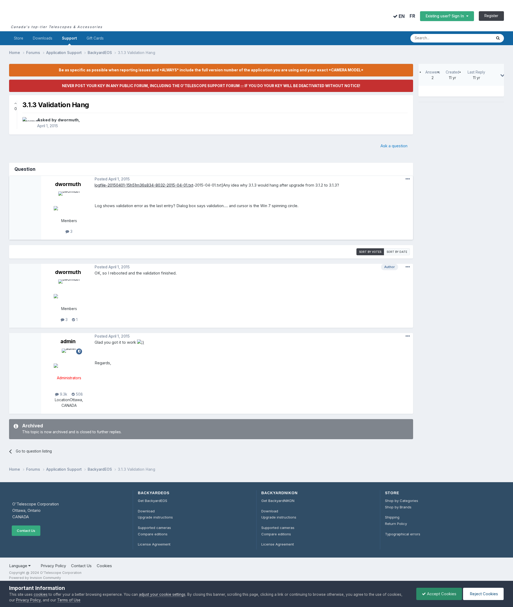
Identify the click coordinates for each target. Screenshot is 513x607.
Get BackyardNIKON (277, 500)
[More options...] (407, 179)
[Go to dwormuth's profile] (28, 123)
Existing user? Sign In (446, 16)
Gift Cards (95, 38)
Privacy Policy (53, 565)
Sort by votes (370, 251)
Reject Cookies (483, 593)
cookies (41, 594)
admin (68, 341)
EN (401, 16)
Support (69, 38)
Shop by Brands (398, 507)
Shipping (392, 517)
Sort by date (397, 251)
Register (491, 16)
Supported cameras (154, 527)
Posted (112, 179)
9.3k (63, 394)
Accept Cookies (441, 593)
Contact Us (26, 530)
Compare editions (153, 534)
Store (18, 38)
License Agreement (154, 544)
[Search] (498, 38)
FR (412, 16)
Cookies (104, 565)
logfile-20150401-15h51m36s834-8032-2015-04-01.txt (144, 185)
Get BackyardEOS (152, 500)
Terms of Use (68, 600)
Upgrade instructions (155, 517)
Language (18, 565)
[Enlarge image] (140, 342)
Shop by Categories (401, 500)
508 (79, 394)
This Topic (475, 38)
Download (146, 511)
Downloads (42, 38)
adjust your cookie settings (162, 594)
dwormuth (68, 120)
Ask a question (393, 146)
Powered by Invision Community (35, 578)
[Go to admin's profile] (69, 361)
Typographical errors (402, 534)
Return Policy (396, 523)
